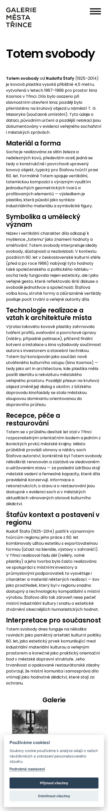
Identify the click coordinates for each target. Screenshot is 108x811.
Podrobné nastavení (27, 769)
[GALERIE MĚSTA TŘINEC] (21, 17)
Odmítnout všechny (54, 796)
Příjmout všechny (54, 783)
